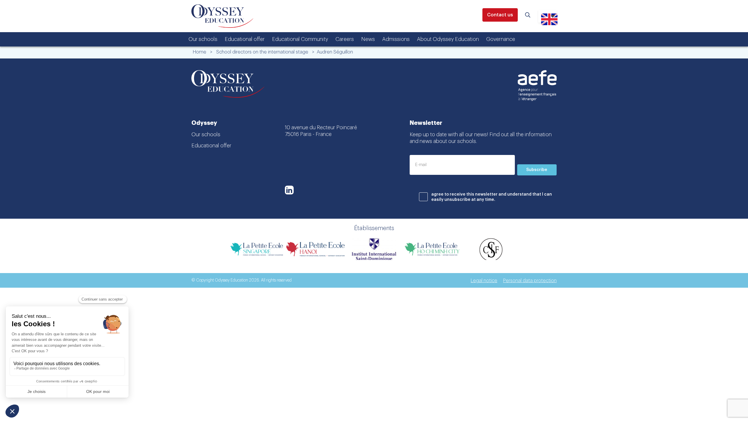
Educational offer (245, 39)
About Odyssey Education (448, 39)
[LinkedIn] (289, 190)
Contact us (500, 15)
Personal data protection (530, 280)
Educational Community (300, 39)
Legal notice (484, 280)
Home (199, 52)
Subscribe (536, 170)
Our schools (202, 39)
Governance (500, 39)
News (368, 39)
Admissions (396, 39)
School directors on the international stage (262, 52)
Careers (344, 39)
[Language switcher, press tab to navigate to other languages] (547, 16)
